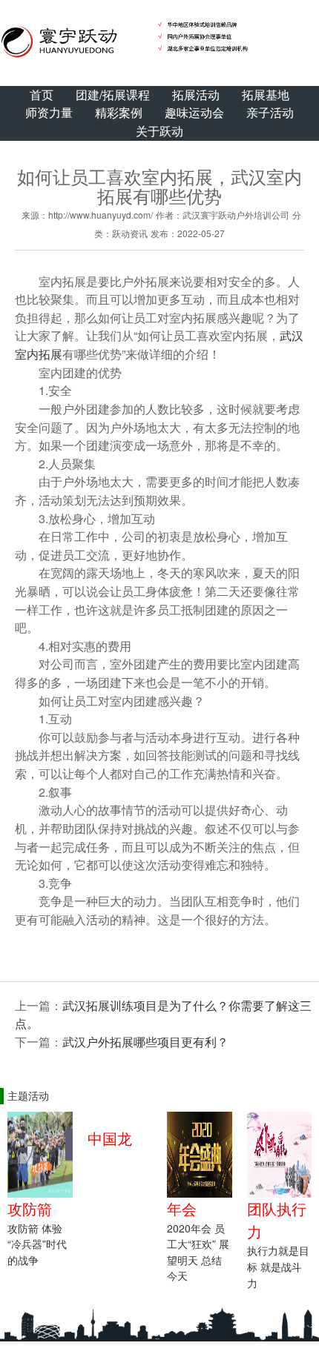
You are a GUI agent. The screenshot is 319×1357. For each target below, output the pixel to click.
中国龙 (110, 1138)
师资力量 (49, 112)
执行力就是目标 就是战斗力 (278, 1266)
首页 (41, 94)
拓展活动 (196, 94)
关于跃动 (159, 130)
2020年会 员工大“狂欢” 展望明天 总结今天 (198, 1252)
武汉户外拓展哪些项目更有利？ (145, 1041)
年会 (182, 1208)
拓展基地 (265, 94)
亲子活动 (270, 112)
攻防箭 (29, 1208)
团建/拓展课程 (113, 94)
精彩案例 (118, 112)
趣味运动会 (194, 112)
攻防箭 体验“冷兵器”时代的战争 (37, 1244)
